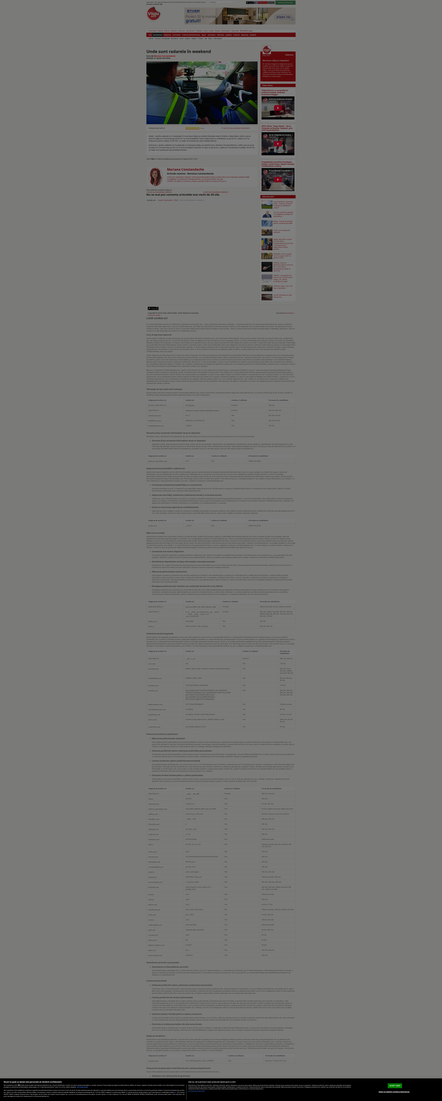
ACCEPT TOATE (395, 1086)
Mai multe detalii (82, 1087)
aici (175, 1092)
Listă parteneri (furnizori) (196, 1091)
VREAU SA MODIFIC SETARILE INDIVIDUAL (394, 1092)
